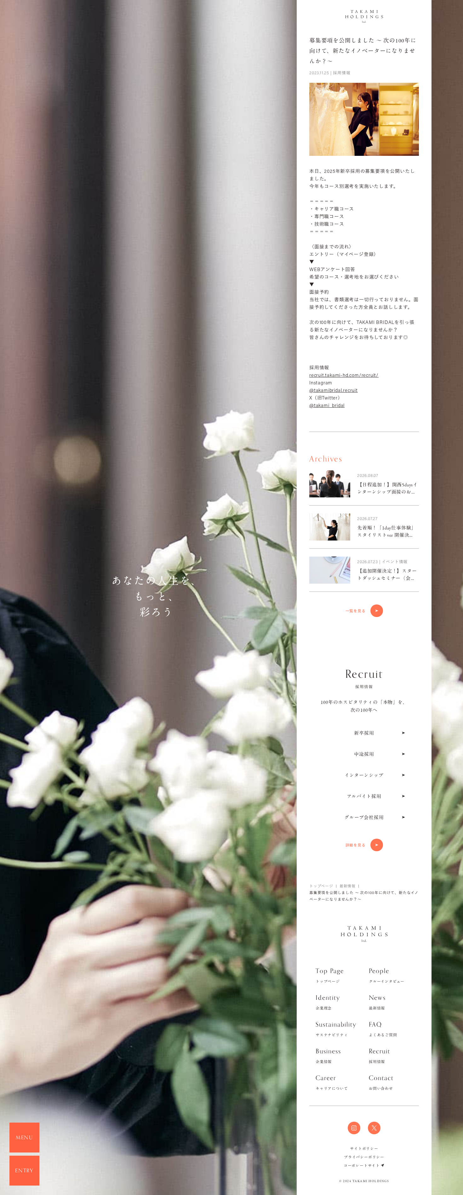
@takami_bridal (327, 405)
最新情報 (348, 886)
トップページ (321, 886)
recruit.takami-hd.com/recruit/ (344, 375)
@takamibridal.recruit (333, 390)
